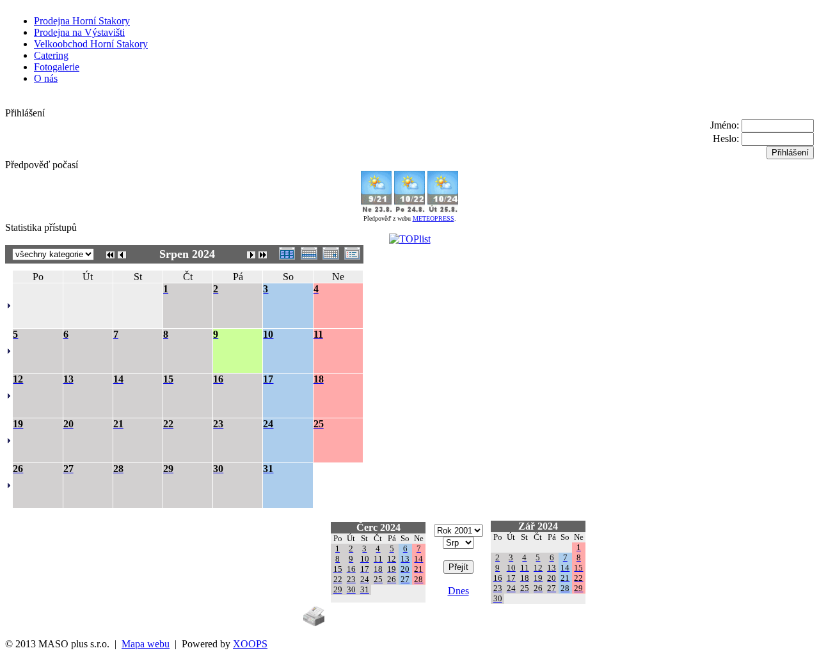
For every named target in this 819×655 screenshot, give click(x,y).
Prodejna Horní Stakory (82, 20)
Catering (51, 55)
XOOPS (250, 643)
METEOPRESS (433, 218)
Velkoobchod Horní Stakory (91, 43)
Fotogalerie (56, 66)
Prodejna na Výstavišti (79, 32)
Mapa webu (146, 643)
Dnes (458, 590)
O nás (46, 78)
